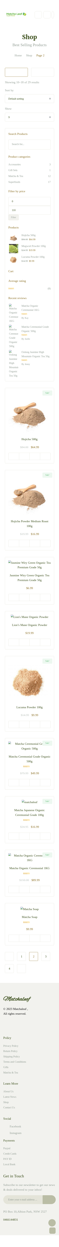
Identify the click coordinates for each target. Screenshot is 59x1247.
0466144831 (10, 1219)
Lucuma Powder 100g (29, 707)
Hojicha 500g (29, 439)
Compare (45, 456)
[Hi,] (14, 5)
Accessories (14, 164)
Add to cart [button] (14, 456)
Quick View (24, 456)
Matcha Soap (29, 917)
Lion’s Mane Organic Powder (29, 625)
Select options (14, 642)
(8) (30, 289)
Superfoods (14, 182)
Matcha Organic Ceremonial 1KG (29, 868)
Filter (13, 217)
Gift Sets (12, 170)
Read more (14, 724)
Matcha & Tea (15, 176)
